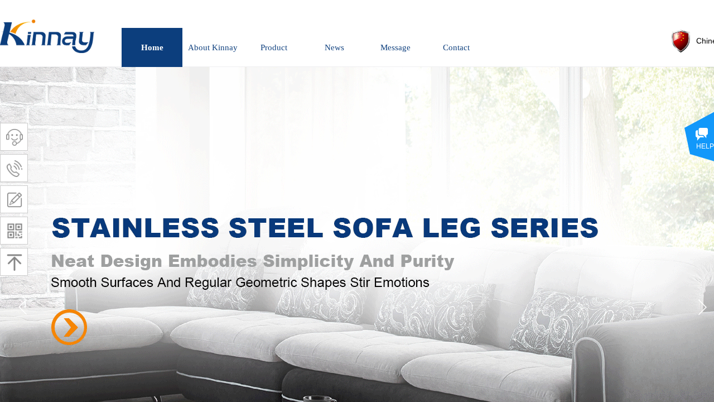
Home (152, 47)
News (334, 47)
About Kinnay (213, 47)
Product (273, 47)
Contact (456, 47)
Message (395, 47)
